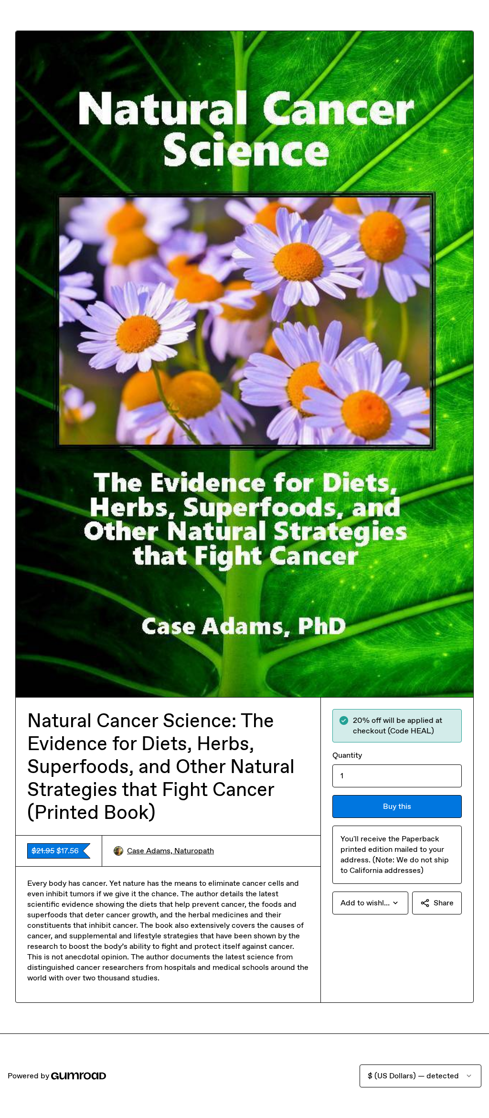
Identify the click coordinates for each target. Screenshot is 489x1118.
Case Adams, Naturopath (170, 850)
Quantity (347, 755)
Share (444, 902)
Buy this (397, 806)
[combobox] (370, 903)
